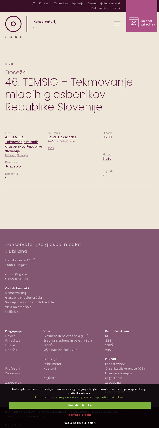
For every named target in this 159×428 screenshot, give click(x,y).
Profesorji (12, 368)
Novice (10, 336)
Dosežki (16, 72)
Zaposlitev (13, 382)
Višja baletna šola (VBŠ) (61, 350)
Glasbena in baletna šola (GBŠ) (66, 336)
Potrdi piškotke (80, 405)
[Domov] (13, 27)
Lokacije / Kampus (119, 373)
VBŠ (108, 350)
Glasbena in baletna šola (23, 297)
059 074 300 (18, 279)
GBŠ (108, 340)
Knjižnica (11, 311)
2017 (8, 133)
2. (104, 175)
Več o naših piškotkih (80, 423)
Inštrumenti (52, 364)
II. (6, 177)
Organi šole (113, 378)
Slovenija (22, 155)
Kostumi (49, 368)
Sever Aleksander (62, 137)
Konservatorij (15, 293)
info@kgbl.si (18, 274)
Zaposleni (12, 373)
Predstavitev (115, 364)
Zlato (107, 158)
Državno (10, 155)
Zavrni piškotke (80, 415)
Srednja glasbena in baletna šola (29, 302)
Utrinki (10, 345)
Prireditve (12, 340)
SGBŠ (51, 148)
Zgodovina (113, 382)
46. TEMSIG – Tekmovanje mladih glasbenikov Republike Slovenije (23, 144)
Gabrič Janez (67, 141)
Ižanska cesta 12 (18, 260)
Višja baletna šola (18, 307)
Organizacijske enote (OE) (125, 368)
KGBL (109, 336)
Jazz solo (13, 166)
